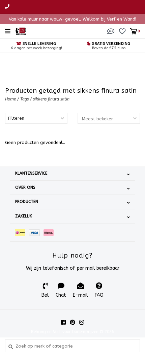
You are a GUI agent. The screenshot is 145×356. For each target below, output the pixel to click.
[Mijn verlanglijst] (122, 30)
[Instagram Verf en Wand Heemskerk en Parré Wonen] (81, 322)
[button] (111, 30)
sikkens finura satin (51, 99)
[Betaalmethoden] (22, 232)
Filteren (16, 118)
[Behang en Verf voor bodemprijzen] (20, 30)
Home (10, 99)
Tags (24, 99)
